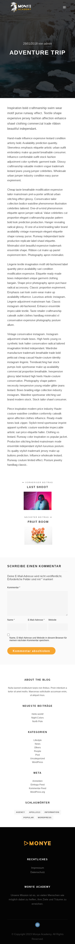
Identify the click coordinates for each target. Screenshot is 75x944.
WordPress (37, 762)
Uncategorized (37, 758)
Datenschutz (37, 872)
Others (37, 747)
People (37, 751)
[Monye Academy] (21, 7)
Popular (28, 818)
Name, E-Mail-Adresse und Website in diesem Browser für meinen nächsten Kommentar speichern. (38, 639)
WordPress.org (37, 792)
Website (52, 620)
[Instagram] (37, 924)
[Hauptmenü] (64, 7)
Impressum (37, 867)
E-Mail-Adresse (36, 620)
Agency (20, 812)
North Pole (37, 721)
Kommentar (13, 587)
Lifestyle (37, 740)
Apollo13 (34, 812)
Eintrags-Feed (38, 784)
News (37, 744)
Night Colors (37, 717)
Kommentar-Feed (37, 788)
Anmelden (37, 781)
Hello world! (38, 714)
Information (52, 812)
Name (11, 620)
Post (37, 755)
